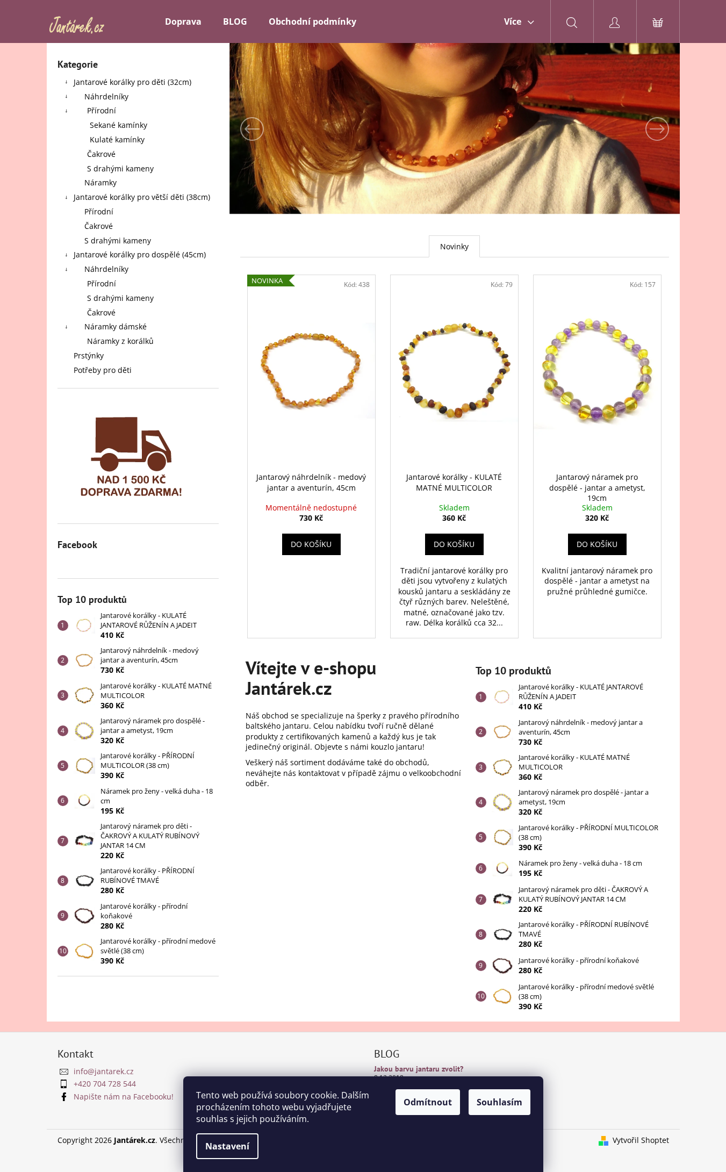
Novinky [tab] (454, 246)
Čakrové (101, 154)
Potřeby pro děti (103, 370)
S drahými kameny (120, 168)
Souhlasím (499, 1102)
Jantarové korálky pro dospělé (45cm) (140, 254)
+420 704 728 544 (105, 1083)
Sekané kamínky (118, 125)
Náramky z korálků (120, 341)
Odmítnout (428, 1102)
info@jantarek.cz (104, 1071)
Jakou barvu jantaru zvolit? (418, 1069)
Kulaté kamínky (117, 139)
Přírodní (101, 110)
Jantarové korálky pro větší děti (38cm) (142, 197)
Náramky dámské (115, 326)
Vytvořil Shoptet (641, 1140)
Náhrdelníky (106, 96)
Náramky (100, 182)
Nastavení (227, 1146)
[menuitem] (183, 21)
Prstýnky (89, 355)
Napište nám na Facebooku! (124, 1096)
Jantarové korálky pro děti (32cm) (132, 82)
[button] (263, 129)
